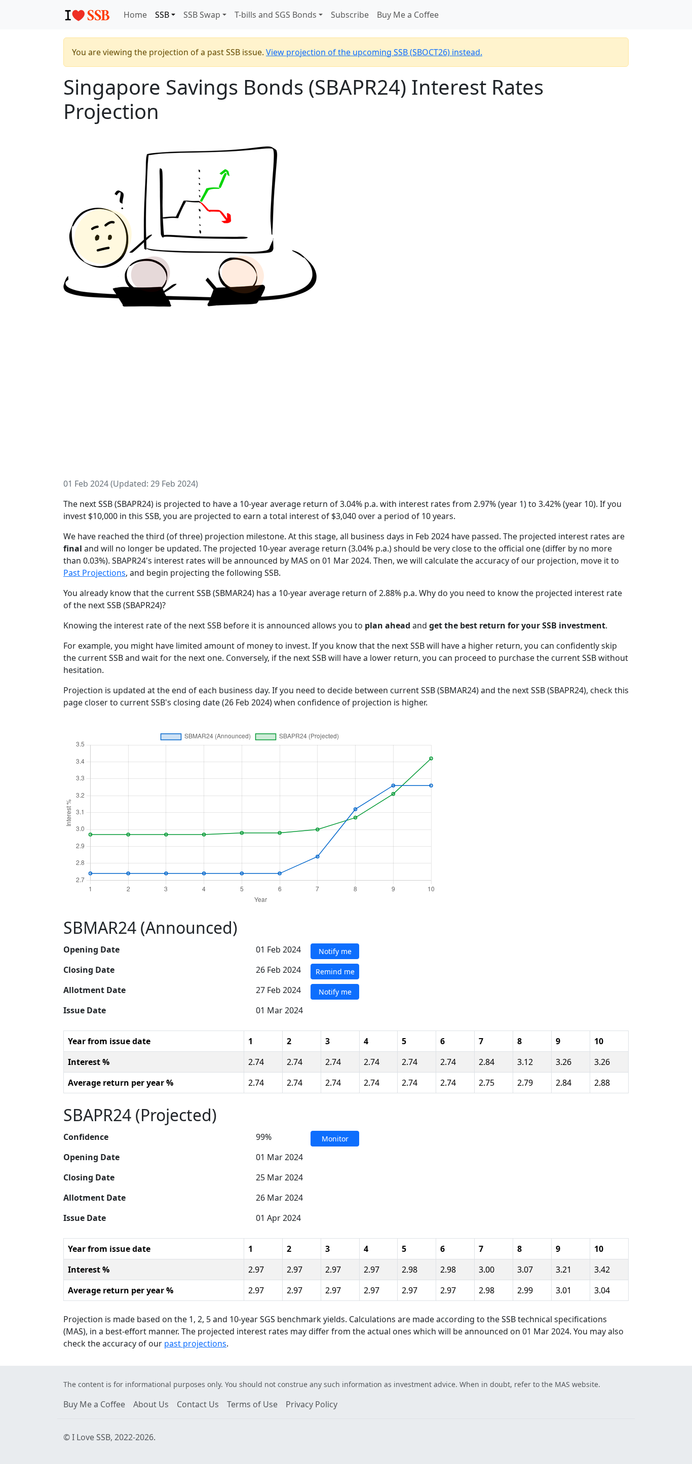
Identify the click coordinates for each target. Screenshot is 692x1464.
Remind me (335, 971)
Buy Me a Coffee (408, 14)
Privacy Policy (311, 1404)
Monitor (335, 1138)
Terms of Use (252, 1404)
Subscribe (350, 14)
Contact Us (198, 1404)
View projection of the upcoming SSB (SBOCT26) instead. (374, 52)
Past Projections (94, 572)
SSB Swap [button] (201, 14)
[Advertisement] (346, 401)
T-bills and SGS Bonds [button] (276, 14)
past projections (195, 1343)
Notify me (335, 951)
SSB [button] (162, 14)
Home (135, 14)
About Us (151, 1404)
